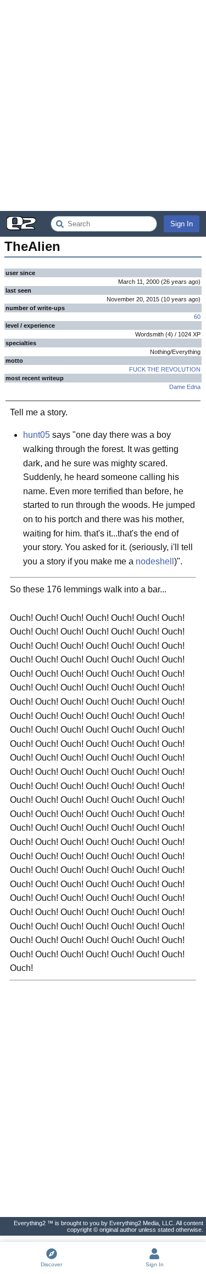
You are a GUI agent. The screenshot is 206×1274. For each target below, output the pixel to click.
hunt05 (36, 434)
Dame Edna (185, 387)
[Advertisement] (103, 105)
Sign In (181, 224)
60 (197, 316)
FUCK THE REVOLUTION (165, 369)
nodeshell (155, 561)
